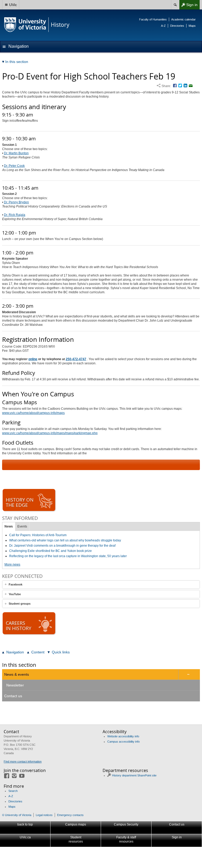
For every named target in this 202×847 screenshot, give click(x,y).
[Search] (175, 4)
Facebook (15, 584)
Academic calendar (183, 19)
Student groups (20, 603)
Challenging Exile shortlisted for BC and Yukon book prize (50, 551)
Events (22, 526)
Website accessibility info (123, 736)
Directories (177, 25)
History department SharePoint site (134, 775)
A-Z (163, 25)
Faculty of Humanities (153, 19)
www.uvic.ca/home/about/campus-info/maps (33, 413)
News (8, 526)
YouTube (15, 594)
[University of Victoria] (25, 24)
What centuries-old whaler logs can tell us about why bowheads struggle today (65, 540)
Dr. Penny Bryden (16, 202)
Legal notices (44, 815)
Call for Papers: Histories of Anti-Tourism (38, 535)
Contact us (13, 696)
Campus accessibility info (123, 741)
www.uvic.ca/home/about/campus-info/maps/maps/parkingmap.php (50, 433)
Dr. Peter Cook (14, 166)
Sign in (188, 5)
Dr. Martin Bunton (16, 153)
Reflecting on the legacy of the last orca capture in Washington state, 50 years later (68, 556)
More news (12, 564)
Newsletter (15, 685)
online (32, 359)
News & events (16, 674)
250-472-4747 (76, 359)
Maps (192, 25)
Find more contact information (23, 761)
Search (13, 790)
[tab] (101, 584)
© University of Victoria (16, 815)
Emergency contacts (70, 815)
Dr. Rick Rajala (14, 215)
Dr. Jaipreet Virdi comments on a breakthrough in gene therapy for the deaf (62, 545)
